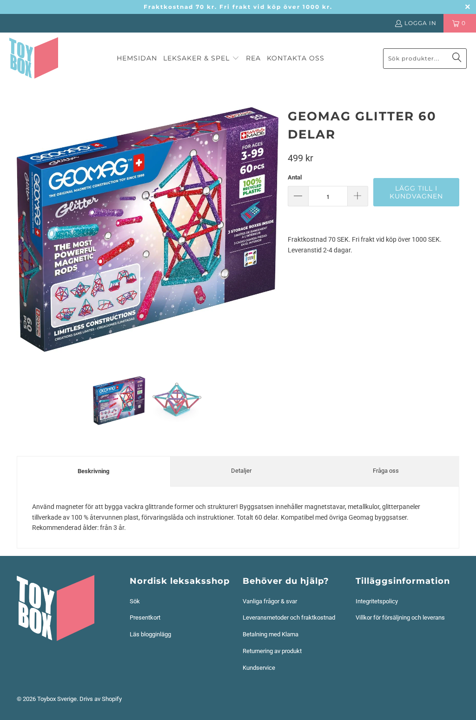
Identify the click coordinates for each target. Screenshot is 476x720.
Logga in (420, 23)
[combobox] (425, 58)
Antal (295, 177)
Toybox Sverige (57, 698)
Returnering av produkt (272, 650)
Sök (135, 601)
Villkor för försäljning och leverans (400, 617)
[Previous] (23, 230)
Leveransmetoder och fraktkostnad (289, 617)
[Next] (271, 230)
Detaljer (241, 470)
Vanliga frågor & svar (270, 601)
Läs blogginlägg (150, 634)
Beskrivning (93, 471)
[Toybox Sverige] (33, 58)
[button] (201, 58)
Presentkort (145, 617)
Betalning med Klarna (270, 634)
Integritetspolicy (377, 601)
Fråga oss (386, 470)
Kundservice (259, 667)
